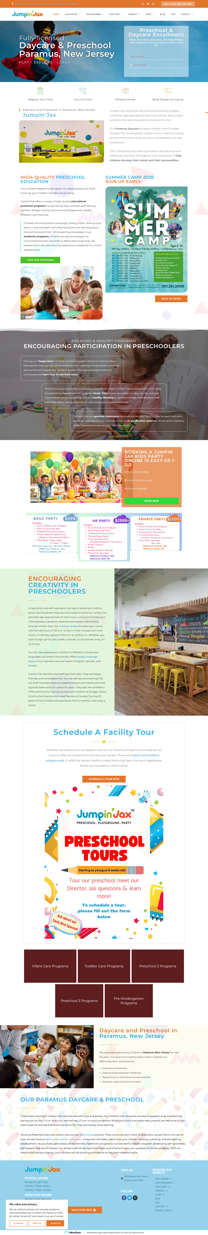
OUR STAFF (114, 14)
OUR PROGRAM (93, 14)
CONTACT (185, 14)
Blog (157, 1198)
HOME (56, 14)
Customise (18, 1223)
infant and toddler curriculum (64, 1139)
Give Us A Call (83, 99)
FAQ (173, 14)
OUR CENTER (71, 14)
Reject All (37, 1223)
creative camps (68, 626)
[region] (37, 1214)
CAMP (148, 14)
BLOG (162, 14)
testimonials (87, 1134)
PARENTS (132, 14)
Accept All (55, 1223)
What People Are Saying (167, 99)
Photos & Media (125, 99)
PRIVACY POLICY (163, 1210)
